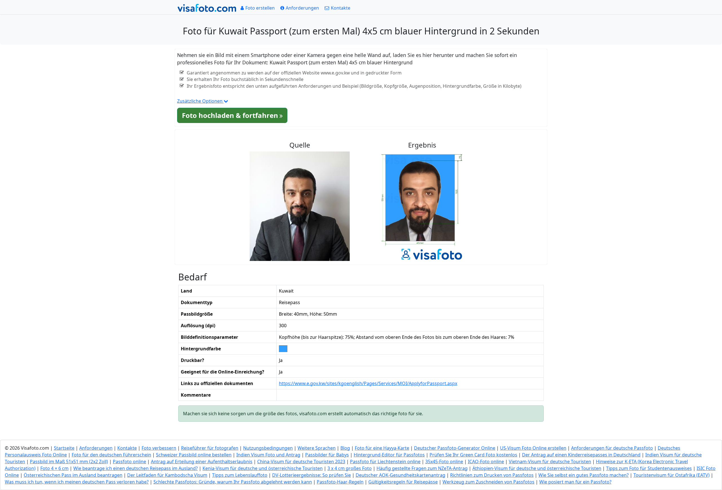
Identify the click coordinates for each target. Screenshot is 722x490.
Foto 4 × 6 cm (54, 468)
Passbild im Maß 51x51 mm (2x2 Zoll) (69, 461)
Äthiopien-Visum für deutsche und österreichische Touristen (536, 468)
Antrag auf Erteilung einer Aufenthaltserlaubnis (201, 461)
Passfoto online (129, 461)
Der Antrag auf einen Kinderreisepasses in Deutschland (581, 455)
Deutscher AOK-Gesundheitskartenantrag (400, 475)
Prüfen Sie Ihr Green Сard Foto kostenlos (473, 455)
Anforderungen (96, 448)
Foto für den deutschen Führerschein (111, 455)
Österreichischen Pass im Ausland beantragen (73, 475)
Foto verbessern (159, 448)
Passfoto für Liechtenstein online (385, 461)
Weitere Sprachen (317, 448)
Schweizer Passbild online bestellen (194, 455)
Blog (345, 448)
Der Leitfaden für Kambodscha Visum (167, 475)
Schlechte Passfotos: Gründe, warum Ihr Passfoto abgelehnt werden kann (232, 482)
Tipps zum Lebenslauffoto (239, 475)
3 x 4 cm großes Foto (349, 468)
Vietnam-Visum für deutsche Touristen (550, 461)
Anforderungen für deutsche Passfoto (612, 448)
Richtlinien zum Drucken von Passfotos (492, 475)
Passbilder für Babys (327, 455)
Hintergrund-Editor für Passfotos (389, 455)
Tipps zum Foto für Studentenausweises (649, 468)
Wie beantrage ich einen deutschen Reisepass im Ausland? (135, 468)
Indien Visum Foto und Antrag (268, 455)
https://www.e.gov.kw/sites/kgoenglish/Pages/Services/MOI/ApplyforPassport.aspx (368, 383)
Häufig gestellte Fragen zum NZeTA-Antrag (422, 468)
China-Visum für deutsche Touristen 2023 (301, 461)
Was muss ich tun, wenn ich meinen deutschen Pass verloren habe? (77, 482)
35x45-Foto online (444, 461)
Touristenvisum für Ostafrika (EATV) (671, 475)
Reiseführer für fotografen (209, 448)
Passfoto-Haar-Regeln (340, 482)
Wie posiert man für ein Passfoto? (575, 482)
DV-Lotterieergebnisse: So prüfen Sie (311, 475)
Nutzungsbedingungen (268, 448)
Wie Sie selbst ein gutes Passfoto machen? (583, 475)
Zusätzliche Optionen (200, 101)
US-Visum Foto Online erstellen (533, 448)
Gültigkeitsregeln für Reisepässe (403, 482)
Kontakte (127, 448)
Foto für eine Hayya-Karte (382, 448)
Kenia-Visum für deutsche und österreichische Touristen (262, 468)
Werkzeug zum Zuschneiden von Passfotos (488, 482)
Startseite (64, 448)
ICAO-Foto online (486, 461)
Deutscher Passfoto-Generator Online (454, 448)
